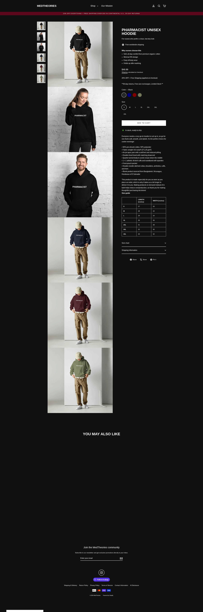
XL (141, 107)
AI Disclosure (134, 585)
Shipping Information (129, 250)
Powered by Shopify (108, 595)
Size (123, 102)
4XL (125, 114)
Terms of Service (107, 585)
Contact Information (121, 585)
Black (124, 95)
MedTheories (46, 6)
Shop (93, 6)
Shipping (125, 72)
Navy (129, 95)
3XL (155, 107)
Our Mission (107, 6)
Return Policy (83, 585)
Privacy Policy (94, 585)
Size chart (125, 243)
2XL (148, 107)
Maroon (134, 95)
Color (127, 90)
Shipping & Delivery (70, 585)
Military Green (140, 95)
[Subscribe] (121, 558)
